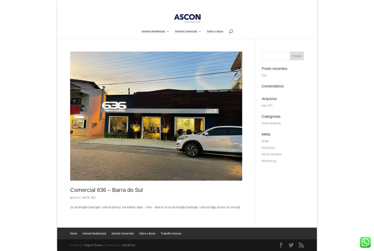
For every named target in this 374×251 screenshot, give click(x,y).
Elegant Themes (93, 245)
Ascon (77, 197)
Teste (264, 75)
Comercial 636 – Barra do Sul (106, 190)
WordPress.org (269, 161)
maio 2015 (267, 105)
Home (213, 3)
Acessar (265, 141)
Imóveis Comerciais (254, 3)
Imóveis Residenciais (229, 3)
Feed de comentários (272, 154)
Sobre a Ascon (275, 3)
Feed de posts (268, 148)
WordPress (129, 245)
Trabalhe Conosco (295, 3)
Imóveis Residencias (271, 123)
